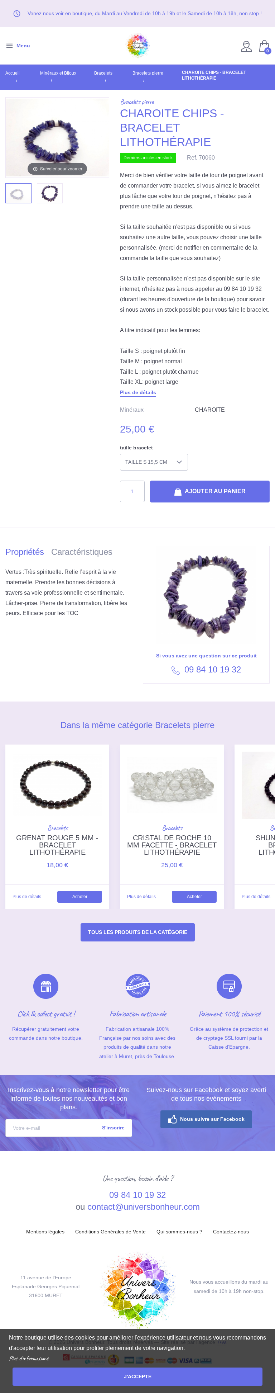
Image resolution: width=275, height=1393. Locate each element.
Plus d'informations (29, 1358)
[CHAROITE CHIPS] (18, 193)
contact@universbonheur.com (143, 1207)
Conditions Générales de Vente (110, 1231)
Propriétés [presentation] (24, 552)
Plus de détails (138, 392)
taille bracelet (136, 447)
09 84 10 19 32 (211, 669)
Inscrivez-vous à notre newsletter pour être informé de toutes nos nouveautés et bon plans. (69, 1098)
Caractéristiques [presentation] (81, 552)
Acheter (79, 896)
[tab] (28, 553)
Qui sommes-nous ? (179, 1231)
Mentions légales (45, 1231)
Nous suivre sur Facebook (212, 1119)
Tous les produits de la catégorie (137, 932)
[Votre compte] (247, 46)
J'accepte (137, 1376)
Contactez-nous (231, 1231)
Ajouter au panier (215, 491)
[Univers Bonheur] (137, 45)
